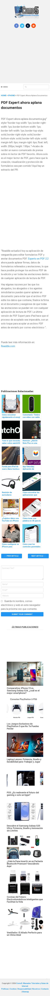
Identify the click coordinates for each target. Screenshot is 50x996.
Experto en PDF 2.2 (38, 258)
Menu (5, 87)
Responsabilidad (25, 989)
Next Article (37, 556)
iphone (11, 95)
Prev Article (12, 556)
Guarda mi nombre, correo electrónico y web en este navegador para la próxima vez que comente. (20, 605)
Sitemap (25, 992)
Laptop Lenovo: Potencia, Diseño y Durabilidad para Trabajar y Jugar (24, 760)
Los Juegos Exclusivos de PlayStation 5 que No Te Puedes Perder (23, 726)
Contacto (45, 989)
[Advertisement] (25, 57)
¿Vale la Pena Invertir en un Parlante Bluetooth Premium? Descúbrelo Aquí (25, 863)
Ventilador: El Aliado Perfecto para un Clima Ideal (24, 933)
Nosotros (36, 989)
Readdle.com (8, 346)
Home (3, 95)
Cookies (13, 989)
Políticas (5, 989)
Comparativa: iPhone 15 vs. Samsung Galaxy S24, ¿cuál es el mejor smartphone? (23, 690)
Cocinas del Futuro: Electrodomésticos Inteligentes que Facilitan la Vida (25, 899)
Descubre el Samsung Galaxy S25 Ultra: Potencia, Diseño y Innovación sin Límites (25, 828)
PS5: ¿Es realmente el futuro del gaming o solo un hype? (23, 793)
